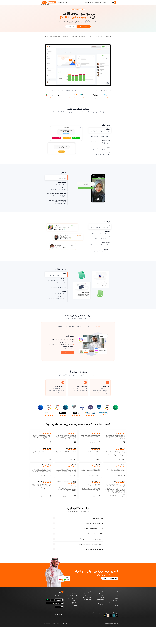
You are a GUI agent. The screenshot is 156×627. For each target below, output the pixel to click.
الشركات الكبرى (96, 326)
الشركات (87, 2)
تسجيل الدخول (61, 2)
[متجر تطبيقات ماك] (59, 603)
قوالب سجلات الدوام (86, 597)
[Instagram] (59, 615)
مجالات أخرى (59, 326)
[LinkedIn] (63, 615)
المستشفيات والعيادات (99, 603)
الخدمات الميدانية (70, 326)
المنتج (104, 2)
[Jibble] (112, 2)
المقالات (89, 601)
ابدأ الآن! (44, 2)
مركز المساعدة (74, 593)
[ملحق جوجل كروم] (59, 606)
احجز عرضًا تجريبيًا (70, 26)
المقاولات (86, 326)
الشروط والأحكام (56, 623)
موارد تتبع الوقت (87, 599)
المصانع (79, 326)
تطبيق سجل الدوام (114, 600)
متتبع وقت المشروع (114, 604)
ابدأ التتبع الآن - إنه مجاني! (84, 26)
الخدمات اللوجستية (100, 599)
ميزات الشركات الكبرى (68, 352)
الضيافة (102, 601)
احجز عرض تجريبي (52, 2)
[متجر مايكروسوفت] (50, 603)
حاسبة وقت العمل (87, 595)
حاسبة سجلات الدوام (86, 593)
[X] (55, 615)
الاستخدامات (98, 2)
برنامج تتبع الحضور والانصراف (114, 594)
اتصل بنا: (44, 4)
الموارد (92, 2)
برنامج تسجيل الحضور (113, 602)
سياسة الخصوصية (47, 623)
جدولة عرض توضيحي (73, 602)
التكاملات (116, 605)
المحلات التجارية (101, 604)
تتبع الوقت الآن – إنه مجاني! (110, 578)
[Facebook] (61, 615)
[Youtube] (57, 615)
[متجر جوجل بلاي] (50, 599)
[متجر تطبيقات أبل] (59, 599)
